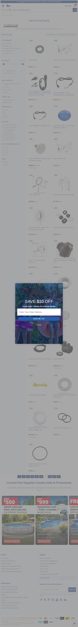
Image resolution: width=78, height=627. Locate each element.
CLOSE (39, 325)
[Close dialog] (60, 286)
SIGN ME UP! (39, 319)
